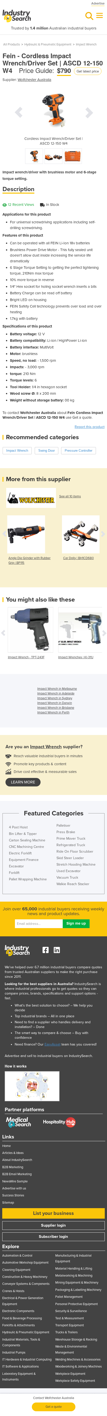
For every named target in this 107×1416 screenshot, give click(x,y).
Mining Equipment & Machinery (76, 1283)
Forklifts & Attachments (18, 1325)
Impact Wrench (86, 44)
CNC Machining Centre (26, 847)
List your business (53, 1213)
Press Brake (65, 832)
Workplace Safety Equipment (75, 1381)
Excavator (16, 866)
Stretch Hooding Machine (76, 864)
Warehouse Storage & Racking (76, 1340)
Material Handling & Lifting (73, 1269)
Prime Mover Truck (70, 838)
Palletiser (63, 825)
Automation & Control (17, 1256)
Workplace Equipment (70, 1374)
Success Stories (13, 1195)
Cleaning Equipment (16, 1270)
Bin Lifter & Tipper (23, 834)
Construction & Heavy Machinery (24, 1277)
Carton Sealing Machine (27, 840)
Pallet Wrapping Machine (28, 879)
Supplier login (53, 1225)
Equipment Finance (24, 860)
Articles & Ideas (13, 1153)
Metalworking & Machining (73, 1276)
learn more (23, 782)
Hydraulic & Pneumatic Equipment (47, 44)
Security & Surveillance (71, 1311)
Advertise (98, 3)
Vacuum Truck (67, 877)
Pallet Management (69, 1297)
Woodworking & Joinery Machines (78, 1367)
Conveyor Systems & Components (26, 1284)
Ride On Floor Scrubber (74, 851)
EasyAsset (52, 1044)
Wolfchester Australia (34, 79)
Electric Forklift (20, 853)
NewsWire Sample (15, 1181)
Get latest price (88, 71)
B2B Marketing (12, 1167)
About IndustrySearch (17, 1160)
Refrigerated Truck (70, 845)
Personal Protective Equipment (76, 1304)
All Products (11, 44)
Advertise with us (14, 1188)
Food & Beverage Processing (22, 1318)
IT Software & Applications (20, 1367)
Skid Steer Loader (70, 858)
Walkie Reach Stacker (72, 884)
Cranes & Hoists (13, 1291)
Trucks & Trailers (66, 1332)
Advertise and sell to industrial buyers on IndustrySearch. (49, 1056)
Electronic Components (18, 1311)
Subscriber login (53, 1236)
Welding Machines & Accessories (78, 1360)
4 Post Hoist (18, 827)
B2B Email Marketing (17, 1174)
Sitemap (8, 1203)
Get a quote (54, 1407)
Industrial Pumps (13, 1353)
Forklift (14, 873)
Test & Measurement (69, 1318)
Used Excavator (68, 871)
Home (6, 1146)
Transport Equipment (69, 1325)
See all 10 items (70, 496)
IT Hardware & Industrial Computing (27, 1360)
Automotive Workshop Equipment (25, 1263)
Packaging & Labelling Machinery (78, 1290)
